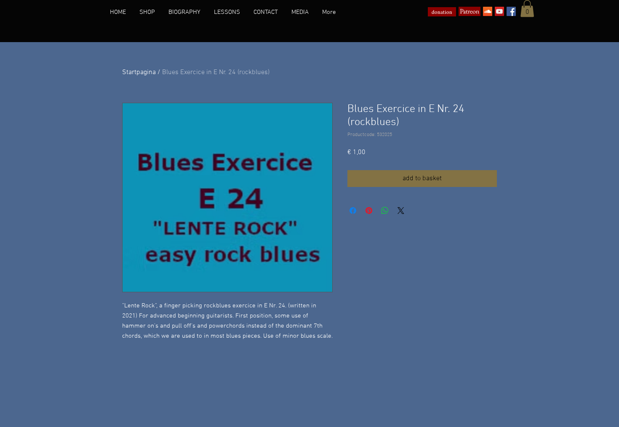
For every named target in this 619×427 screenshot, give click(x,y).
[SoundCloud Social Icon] (487, 11)
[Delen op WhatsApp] (385, 210)
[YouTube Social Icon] (499, 11)
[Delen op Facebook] (353, 210)
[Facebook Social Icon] (511, 11)
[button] (527, 8)
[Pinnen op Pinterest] (369, 210)
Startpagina (139, 72)
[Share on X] (401, 210)
